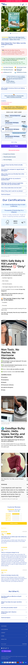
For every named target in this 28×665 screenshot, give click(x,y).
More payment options (14, 150)
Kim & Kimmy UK (11, 656)
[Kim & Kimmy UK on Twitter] (8, 648)
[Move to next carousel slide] (26, 465)
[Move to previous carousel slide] (2, 465)
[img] (4, 531)
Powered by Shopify (4, 658)
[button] (14, 116)
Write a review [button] (14, 523)
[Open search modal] (20, 4)
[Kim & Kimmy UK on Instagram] (4, 648)
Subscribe (24, 643)
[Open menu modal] (26, 4)
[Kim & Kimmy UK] (4, 4)
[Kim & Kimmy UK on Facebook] (2, 648)
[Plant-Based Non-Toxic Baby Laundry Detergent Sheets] (13, 465)
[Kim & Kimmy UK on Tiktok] (6, 648)
